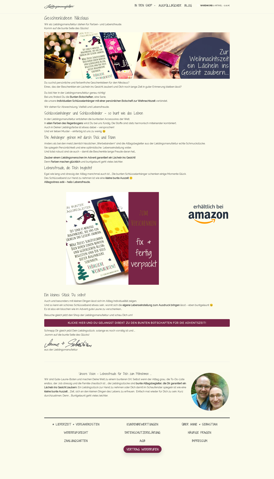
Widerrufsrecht (76, 432)
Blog (188, 5)
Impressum (199, 441)
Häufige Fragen (199, 432)
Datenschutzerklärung (143, 432)
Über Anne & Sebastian (199, 424)
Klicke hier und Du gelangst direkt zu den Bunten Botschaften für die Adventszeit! (137, 322)
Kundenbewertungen (142, 424)
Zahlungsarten (76, 441)
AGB (142, 441)
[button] (215, 5)
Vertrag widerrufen (143, 449)
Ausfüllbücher (170, 5)
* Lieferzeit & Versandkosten (75, 424)
